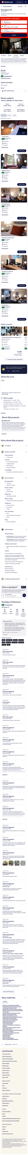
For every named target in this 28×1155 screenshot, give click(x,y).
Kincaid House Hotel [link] (7, 1034)
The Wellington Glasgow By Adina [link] (11, 1032)
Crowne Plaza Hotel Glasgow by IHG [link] (11, 1013)
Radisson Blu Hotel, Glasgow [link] (10, 1018)
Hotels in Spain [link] (5, 1065)
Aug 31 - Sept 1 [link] (20, 105)
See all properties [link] (7, 6)
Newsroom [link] (4, 1098)
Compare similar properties (15, 359)
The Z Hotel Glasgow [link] (8, 1023)
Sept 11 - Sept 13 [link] (21, 111)
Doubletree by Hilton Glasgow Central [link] (12, 1006)
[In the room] (22, 863)
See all (2, 88)
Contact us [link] (4, 1087)
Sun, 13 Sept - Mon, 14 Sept (11, 27)
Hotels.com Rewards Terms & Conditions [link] (10, 1120)
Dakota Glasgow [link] (6, 1035)
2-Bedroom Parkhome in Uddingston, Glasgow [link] (12, 1025)
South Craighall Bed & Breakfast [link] (10, 1039)
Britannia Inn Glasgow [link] (8, 1031)
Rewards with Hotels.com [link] (7, 1133)
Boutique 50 (7, 22)
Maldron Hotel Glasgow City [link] (9, 1014)
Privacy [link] (3, 1113)
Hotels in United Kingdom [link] (7, 1058)
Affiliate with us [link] (5, 1096)
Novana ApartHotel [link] (7, 1028)
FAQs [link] (3, 1085)
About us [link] (4, 1126)
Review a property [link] (6, 1090)
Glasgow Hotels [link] (8, 1044)
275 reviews (5, 607)
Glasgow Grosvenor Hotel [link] (9, 1021)
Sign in (8, 370)
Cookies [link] (4, 1116)
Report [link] (5, 634)
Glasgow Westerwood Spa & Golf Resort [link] (12, 1017)
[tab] (5, 1001)
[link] (25, 6)
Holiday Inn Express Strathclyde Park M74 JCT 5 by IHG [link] (13, 1011)
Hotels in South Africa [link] (6, 1056)
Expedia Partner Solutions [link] (7, 1100)
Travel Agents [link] (5, 1105)
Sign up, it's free (15, 370)
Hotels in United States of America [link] (9, 1061)
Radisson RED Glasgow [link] (8, 1038)
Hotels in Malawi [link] (5, 1063)
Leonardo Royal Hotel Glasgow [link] (10, 1019)
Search (14, 35)
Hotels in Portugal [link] (6, 1075)
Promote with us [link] (5, 1103)
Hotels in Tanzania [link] (6, 1068)
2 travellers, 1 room (9, 31)
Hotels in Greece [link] (5, 1070)
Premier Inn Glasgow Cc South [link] (10, 1015)
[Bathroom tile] (17, 863)
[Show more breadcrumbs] (2, 1044)
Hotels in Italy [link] (5, 1077)
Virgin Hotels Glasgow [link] (8, 1022)
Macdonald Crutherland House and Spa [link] (12, 1009)
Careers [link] (4, 1129)
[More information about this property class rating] (5, 11)
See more (3, 66)
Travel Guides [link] (5, 1131)
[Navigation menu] (25, 2)
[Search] (24, 595)
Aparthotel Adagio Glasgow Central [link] (11, 1027)
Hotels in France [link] (5, 1072)
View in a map (5, 394)
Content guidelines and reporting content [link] (11, 1118)
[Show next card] (26, 46)
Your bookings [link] (5, 1083)
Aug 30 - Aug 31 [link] (7, 105)
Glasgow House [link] (6, 1036)
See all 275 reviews (5, 78)
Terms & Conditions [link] (6, 1111)
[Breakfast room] (5, 863)
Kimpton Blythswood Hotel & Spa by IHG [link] (12, 1030)
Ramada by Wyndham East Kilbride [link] (11, 1005)
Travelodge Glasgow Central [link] (10, 1008)
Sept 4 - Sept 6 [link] (7, 111)
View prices (22, 150)
